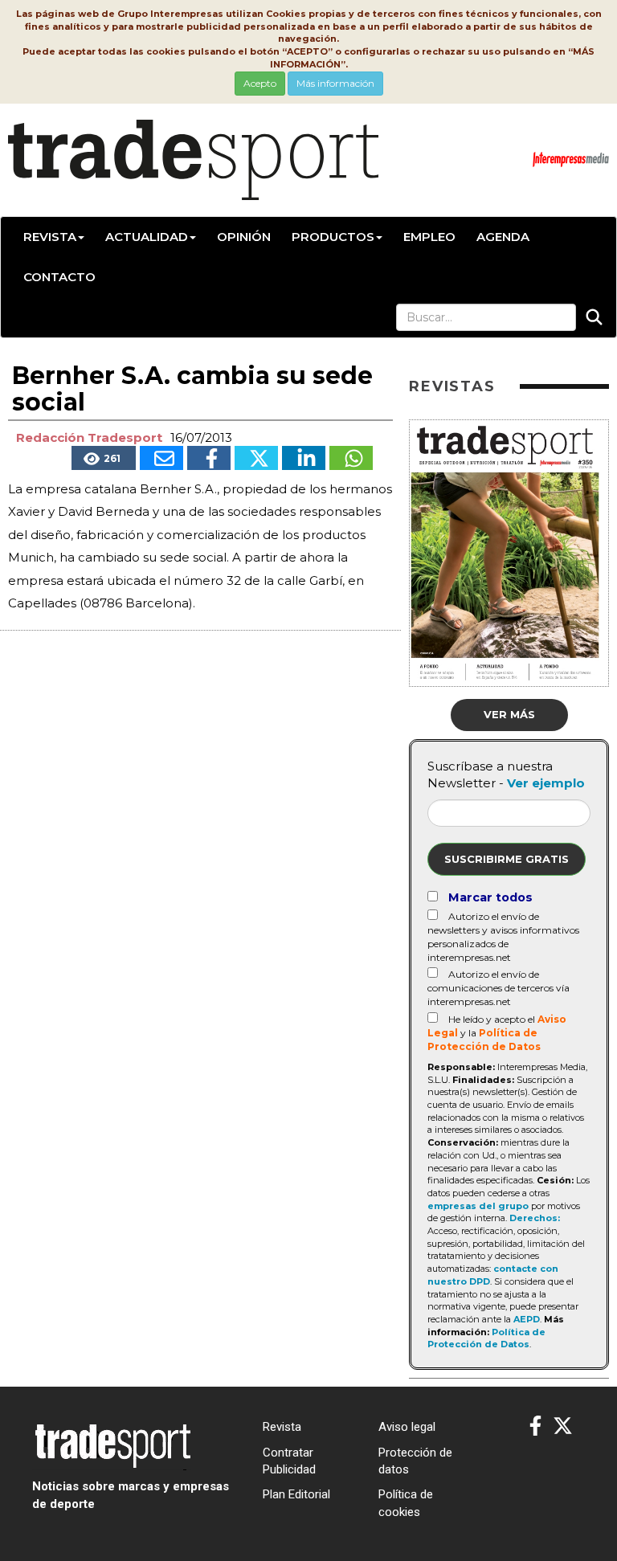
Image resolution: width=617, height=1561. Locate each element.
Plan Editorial (296, 1494)
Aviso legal (406, 1427)
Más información (335, 83)
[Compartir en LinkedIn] (303, 458)
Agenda (502, 236)
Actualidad (146, 236)
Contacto (59, 276)
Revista (49, 236)
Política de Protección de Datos (486, 1338)
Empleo (429, 236)
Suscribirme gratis (506, 858)
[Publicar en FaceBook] (209, 458)
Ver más (509, 714)
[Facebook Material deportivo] (535, 1426)
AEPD (526, 1319)
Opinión (244, 236)
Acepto (259, 83)
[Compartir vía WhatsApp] (351, 458)
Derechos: (534, 1218)
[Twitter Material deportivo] (563, 1426)
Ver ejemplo (546, 783)
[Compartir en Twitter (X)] (256, 458)
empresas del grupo (478, 1206)
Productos (333, 236)
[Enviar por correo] (161, 458)
